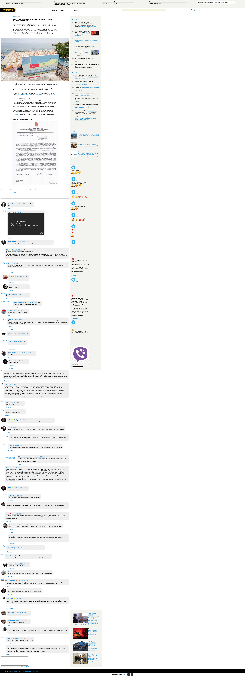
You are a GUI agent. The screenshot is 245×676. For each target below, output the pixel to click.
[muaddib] (3, 313)
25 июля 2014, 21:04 (19, 276)
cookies (124, 674)
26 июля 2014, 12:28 (23, 580)
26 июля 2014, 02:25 (19, 487)
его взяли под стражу (92, 60)
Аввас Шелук (12, 204)
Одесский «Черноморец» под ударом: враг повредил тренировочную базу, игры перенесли (168, 2)
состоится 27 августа (85, 95)
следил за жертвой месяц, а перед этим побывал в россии (86, 27)
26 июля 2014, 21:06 (17, 638)
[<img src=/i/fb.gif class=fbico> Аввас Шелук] (3, 206)
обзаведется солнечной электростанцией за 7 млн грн (86, 41)
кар (7, 411)
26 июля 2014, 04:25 (17, 513)
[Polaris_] (5, 363)
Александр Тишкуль (14, 352)
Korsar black (12, 525)
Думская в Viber (75, 364)
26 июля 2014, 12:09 (25, 572)
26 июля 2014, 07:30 (20, 563)
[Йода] (5, 288)
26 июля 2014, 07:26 (15, 547)
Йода (10, 286)
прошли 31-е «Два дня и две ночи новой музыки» (82, 34)
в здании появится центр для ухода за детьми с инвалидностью (86, 106)
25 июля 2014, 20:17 (18, 212)
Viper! (10, 563)
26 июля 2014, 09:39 (19, 361)
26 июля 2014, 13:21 (19, 590)
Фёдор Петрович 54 (19, 302)
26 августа (74, 19)
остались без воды (92, 110)
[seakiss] (3, 422)
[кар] (2, 410)
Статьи (54, 10)
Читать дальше (75, 275)
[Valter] (2, 250)
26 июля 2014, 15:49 (21, 612)
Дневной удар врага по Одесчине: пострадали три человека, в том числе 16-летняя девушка (118, 2)
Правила (22, 666)
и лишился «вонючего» (86, 66)
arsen (7, 513)
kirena (8, 647)
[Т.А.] (2, 371)
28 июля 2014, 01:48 (18, 647)
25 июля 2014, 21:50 (15, 411)
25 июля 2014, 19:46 (17, 249)
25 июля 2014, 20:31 (17, 319)
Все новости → (75, 123)
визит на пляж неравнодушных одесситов (30, 116)
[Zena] (4, 211)
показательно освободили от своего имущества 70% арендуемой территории (37, 94)
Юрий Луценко (78, 87)
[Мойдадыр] (4, 536)
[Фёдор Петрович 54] (6, 301)
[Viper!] (5, 566)
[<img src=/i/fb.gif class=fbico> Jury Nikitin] (3, 615)
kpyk (10, 276)
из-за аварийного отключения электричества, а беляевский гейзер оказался (87, 112)
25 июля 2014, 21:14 (14, 384)
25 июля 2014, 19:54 (16, 294)
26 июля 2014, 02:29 (18, 504)
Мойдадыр (12, 536)
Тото (7, 294)
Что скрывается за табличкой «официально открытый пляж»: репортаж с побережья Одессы (89, 135)
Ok (128, 674)
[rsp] (4, 546)
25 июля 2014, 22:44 (19, 419)
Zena (9, 212)
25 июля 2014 (15, 16)
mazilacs (10, 333)
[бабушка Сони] (4, 436)
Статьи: (73, 131)
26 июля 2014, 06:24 (23, 525)
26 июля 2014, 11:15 (17, 495)
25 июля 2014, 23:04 (25, 436)
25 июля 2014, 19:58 (18, 311)
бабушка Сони (14, 436)
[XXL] (3, 430)
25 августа (74, 72)
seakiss (9, 419)
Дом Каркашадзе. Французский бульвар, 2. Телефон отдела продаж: (213, 2)
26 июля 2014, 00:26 (20, 286)
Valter (7, 249)
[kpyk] (5, 279)
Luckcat (7, 384)
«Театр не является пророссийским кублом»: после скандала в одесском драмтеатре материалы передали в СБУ (88, 144)
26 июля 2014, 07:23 (13, 555)
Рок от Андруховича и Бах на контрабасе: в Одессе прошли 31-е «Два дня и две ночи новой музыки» (93, 633)
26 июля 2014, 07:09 (23, 536)
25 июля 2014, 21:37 (14, 402)
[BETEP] (5, 263)
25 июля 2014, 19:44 (23, 204)
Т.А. (5, 372)
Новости (63, 10)
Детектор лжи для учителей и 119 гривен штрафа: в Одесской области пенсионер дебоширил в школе (93, 657)
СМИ (76, 10)
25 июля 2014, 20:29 (26, 352)
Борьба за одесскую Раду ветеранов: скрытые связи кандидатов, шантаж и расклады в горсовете (23, 2)
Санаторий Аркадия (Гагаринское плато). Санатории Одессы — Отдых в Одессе (24, 396)
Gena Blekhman (13, 572)
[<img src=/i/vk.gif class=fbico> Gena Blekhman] (3, 575)
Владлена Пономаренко (25, 456)
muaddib (10, 311)
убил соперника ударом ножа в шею (87, 100)
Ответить (9, 208)
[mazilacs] (3, 336)
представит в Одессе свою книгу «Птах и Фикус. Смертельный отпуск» (87, 88)
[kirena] (3, 647)
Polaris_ (11, 361)
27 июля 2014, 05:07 (22, 629)
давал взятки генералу (91, 66)
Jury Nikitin (12, 612)
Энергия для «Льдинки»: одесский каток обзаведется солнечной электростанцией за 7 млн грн (92, 645)
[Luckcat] (2, 384)
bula (7, 402)
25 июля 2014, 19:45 (23, 241)
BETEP (9, 263)
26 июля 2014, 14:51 (21, 598)
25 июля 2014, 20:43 (14, 372)
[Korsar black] (5, 527)
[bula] (2, 401)
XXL (9, 427)
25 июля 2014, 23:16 (17, 445)
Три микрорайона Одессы (81, 110)
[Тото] (3, 293)
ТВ (70, 10)
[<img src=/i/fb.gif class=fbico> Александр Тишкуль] (3, 355)
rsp (8, 547)
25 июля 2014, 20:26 (17, 341)
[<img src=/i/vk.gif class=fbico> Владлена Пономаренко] (8, 458)
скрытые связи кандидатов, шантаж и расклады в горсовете (85, 119)
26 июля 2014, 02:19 (17, 468)
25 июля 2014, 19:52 (17, 263)
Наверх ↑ (15, 192)
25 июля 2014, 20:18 (20, 333)
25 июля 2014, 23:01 (15, 427)
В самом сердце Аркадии (81, 51)
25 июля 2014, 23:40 (40, 456)
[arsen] (2, 514)
